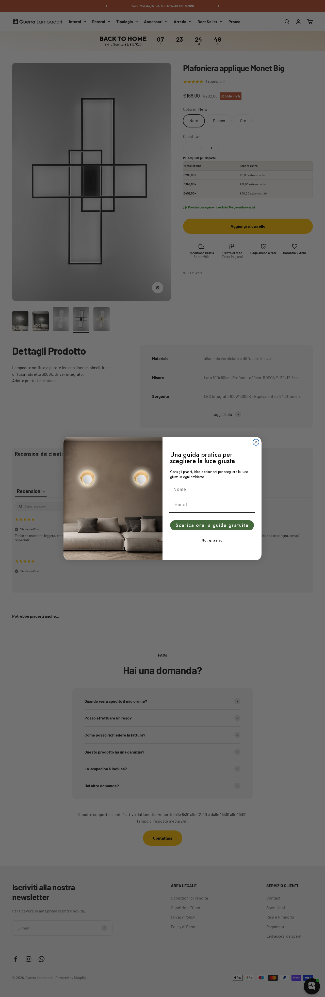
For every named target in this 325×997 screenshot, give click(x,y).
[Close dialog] (256, 442)
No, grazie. (212, 540)
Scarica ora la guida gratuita (212, 525)
